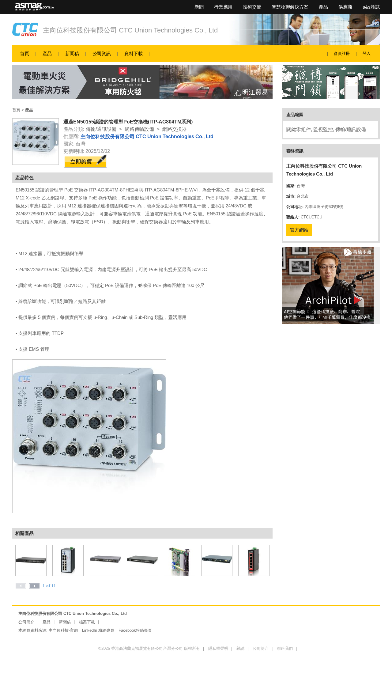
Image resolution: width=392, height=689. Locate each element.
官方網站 (299, 230)
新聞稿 (72, 53)
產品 (323, 6)
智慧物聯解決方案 (290, 6)
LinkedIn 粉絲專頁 (98, 630)
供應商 (345, 6)
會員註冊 (342, 53)
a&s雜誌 (371, 6)
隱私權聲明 (218, 648)
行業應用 (223, 6)
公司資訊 (101, 53)
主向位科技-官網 (63, 630)
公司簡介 (26, 622)
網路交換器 (174, 129)
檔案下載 (87, 622)
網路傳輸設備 (139, 129)
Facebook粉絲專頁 (135, 630)
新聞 (199, 6)
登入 (367, 53)
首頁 (24, 53)
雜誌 (240, 648)
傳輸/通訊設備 (101, 129)
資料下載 (133, 53)
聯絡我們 (285, 648)
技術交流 (252, 6)
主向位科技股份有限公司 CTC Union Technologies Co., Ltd (130, 30)
